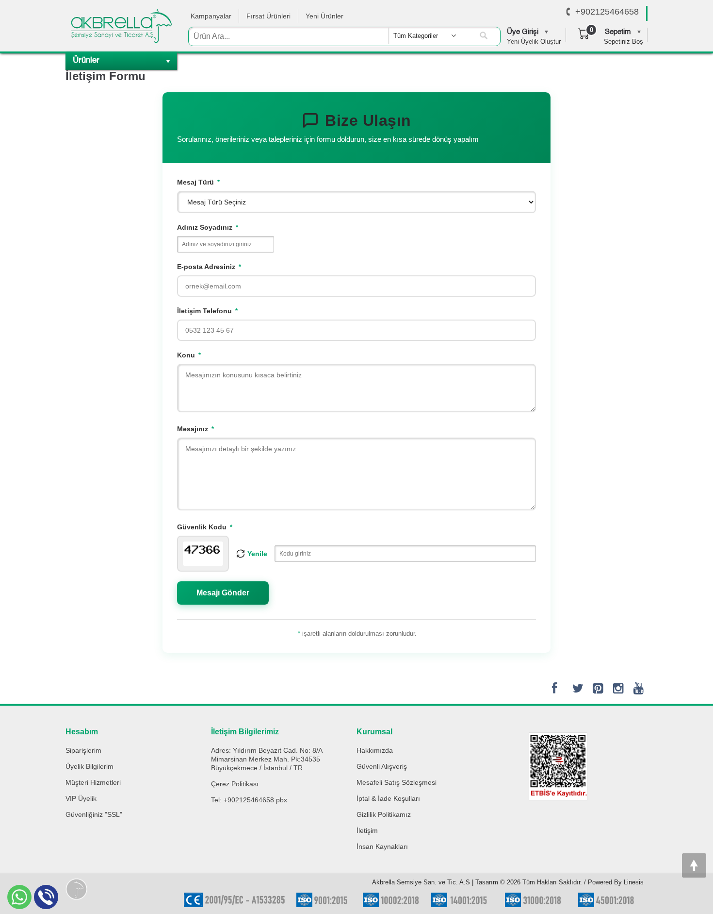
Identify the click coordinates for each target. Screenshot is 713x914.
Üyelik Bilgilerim (89, 766)
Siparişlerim (83, 750)
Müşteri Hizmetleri (93, 782)
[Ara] (483, 36)
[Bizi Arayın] (568, 12)
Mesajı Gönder (222, 593)
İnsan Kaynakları (382, 846)
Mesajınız (195, 429)
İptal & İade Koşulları (388, 798)
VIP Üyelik (81, 798)
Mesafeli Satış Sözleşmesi (396, 782)
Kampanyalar (211, 16)
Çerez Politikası (235, 784)
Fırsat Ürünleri (268, 16)
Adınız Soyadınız (207, 227)
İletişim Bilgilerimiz (245, 732)
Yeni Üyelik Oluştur (534, 41)
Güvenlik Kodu (204, 527)
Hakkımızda (374, 750)
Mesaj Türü (198, 182)
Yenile (257, 554)
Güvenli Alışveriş (381, 766)
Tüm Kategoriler (415, 35)
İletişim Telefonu (207, 311)
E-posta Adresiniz (209, 267)
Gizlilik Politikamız (383, 814)
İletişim (367, 830)
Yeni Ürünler (324, 16)
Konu (189, 355)
